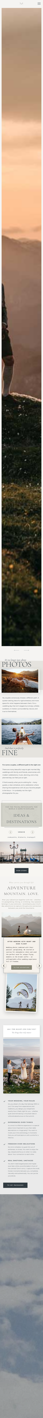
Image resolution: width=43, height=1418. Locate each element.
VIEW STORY (21, 870)
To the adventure (22, 967)
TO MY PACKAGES (15, 1185)
